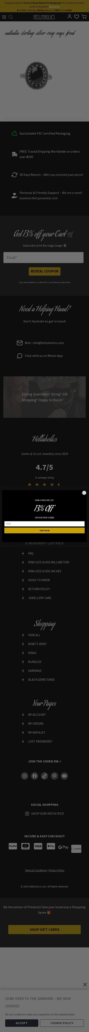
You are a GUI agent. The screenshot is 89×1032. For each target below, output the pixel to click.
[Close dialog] (84, 493)
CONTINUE (45, 530)
